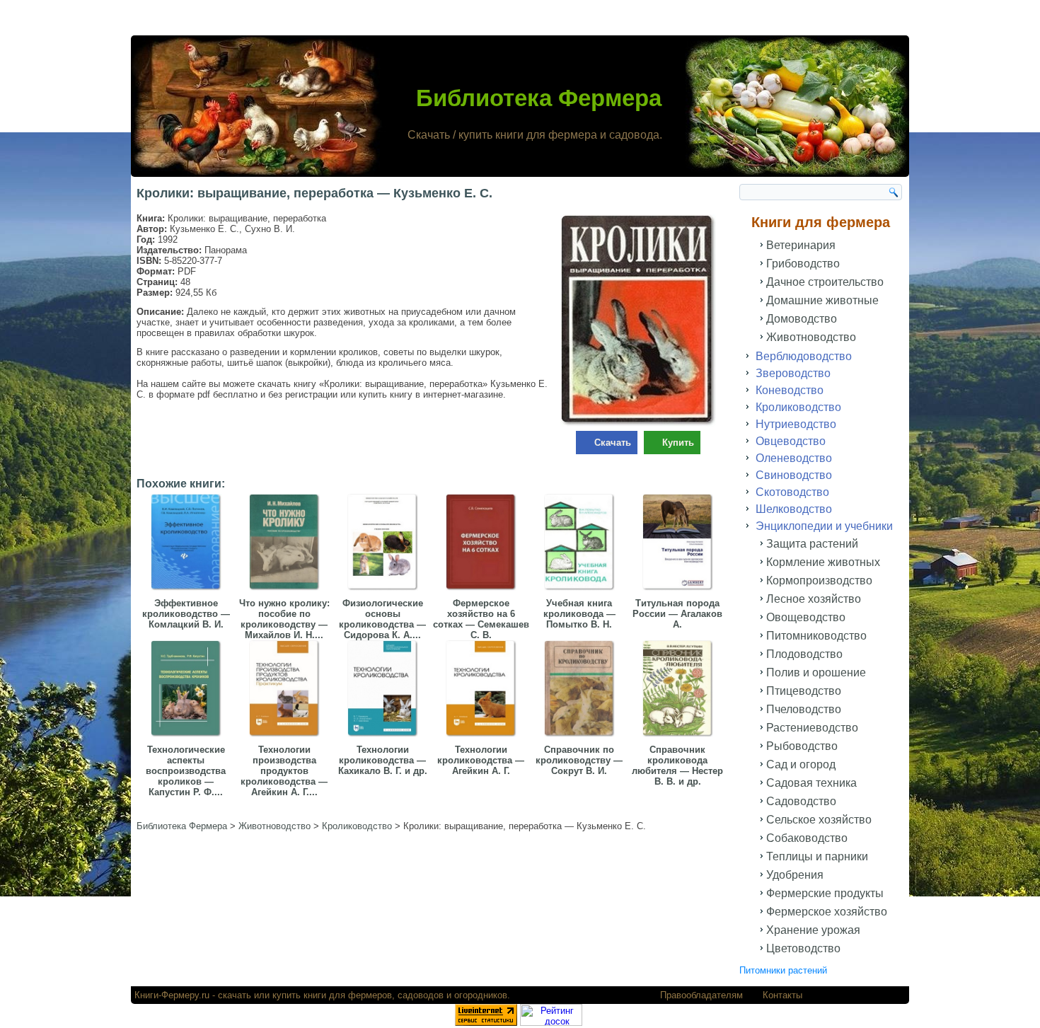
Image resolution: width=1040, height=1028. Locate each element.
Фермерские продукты (825, 893)
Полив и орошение (816, 672)
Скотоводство (792, 492)
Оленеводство (794, 458)
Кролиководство (798, 407)
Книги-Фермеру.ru (171, 995)
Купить (678, 442)
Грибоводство (803, 264)
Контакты (782, 995)
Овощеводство (805, 617)
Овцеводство (791, 441)
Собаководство (807, 838)
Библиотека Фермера (538, 98)
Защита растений (812, 544)
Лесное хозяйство (813, 599)
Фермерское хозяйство (826, 912)
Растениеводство (812, 728)
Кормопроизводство (819, 580)
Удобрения (795, 875)
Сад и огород (801, 764)
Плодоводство (804, 654)
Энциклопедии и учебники (824, 526)
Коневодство (790, 390)
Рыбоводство (802, 746)
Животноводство (811, 337)
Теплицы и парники (817, 856)
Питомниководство (816, 636)
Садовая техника (811, 783)
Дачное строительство (825, 282)
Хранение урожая (813, 930)
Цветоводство (803, 948)
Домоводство (801, 319)
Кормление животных (823, 562)
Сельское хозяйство (819, 820)
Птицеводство (803, 691)
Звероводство (793, 373)
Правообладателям (701, 995)
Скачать (612, 442)
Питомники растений (783, 970)
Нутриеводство (796, 424)
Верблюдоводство (804, 356)
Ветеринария (801, 245)
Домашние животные (822, 300)
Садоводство (801, 801)
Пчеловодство (803, 709)
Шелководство (794, 509)
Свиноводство (794, 475)
